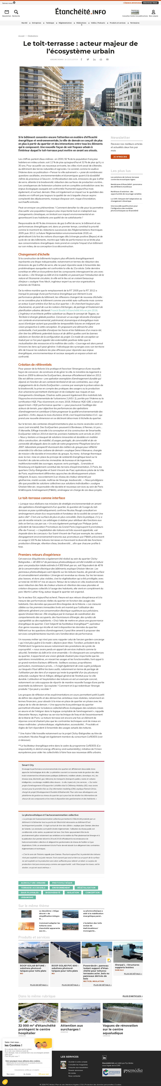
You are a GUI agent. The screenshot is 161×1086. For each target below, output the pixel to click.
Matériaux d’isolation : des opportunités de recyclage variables (126, 192)
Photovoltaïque (62, 883)
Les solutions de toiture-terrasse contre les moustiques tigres (125, 178)
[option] (80, 98)
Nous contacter (74, 1076)
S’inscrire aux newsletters (78, 1067)
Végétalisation (86, 888)
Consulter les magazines (78, 1065)
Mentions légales (72, 1085)
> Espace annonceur (132, 3)
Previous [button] (22, 97)
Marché (24, 23)
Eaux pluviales (30, 892)
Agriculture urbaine (33, 883)
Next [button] (139, 97)
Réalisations (81, 23)
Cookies (118, 1085)
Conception (92, 892)
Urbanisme (27, 897)
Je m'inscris (120, 157)
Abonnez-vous (150, 3)
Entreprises (36, 23)
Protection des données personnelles (99, 1085)
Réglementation (65, 23)
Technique (50, 23)
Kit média (72, 1073)
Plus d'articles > (133, 996)
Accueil (21, 36)
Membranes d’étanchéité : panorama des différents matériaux (126, 185)
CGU (82, 1085)
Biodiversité (52, 892)
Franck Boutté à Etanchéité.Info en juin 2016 (74, 310)
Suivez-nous (7, 3)
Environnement (61, 888)
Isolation (73, 892)
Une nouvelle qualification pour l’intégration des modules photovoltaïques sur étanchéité (124, 208)
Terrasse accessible (33, 888)
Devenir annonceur (75, 1070)
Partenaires (134, 23)
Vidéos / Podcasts (98, 23)
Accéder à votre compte (77, 1062)
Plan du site (60, 1085)
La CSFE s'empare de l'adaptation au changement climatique (126, 199)
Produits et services (118, 23)
